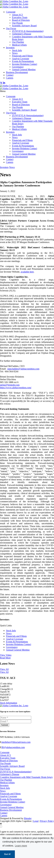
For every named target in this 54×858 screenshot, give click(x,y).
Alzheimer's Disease (21, 34)
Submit (4, 725)
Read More (5, 657)
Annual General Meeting (24, 69)
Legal (35, 821)
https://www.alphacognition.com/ (15, 387)
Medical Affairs (19, 45)
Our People (17, 23)
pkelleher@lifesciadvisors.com (16, 742)
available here (27, 271)
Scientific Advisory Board (24, 25)
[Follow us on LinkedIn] (4, 83)
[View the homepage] (14, 4)
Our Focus (11, 28)
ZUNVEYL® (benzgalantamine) (28, 31)
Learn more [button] (21, 845)
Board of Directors (21, 20)
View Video (5, 655)
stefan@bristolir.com (10, 385)
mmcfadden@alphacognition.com (23, 369)
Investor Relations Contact (24, 64)
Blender (28, 818)
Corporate (10, 12)
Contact (9, 75)
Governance (18, 67)
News (15, 53)
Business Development (17, 72)
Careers (9, 78)
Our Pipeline (18, 42)
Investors (10, 47)
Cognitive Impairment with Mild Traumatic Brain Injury (26, 777)
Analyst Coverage (20, 58)
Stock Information (8, 703)
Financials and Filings (22, 55)
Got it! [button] (7, 854)
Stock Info (17, 50)
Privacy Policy (47, 821)
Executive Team (19, 17)
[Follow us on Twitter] (1, 83)
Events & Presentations (23, 61)
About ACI (17, 14)
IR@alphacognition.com (13, 747)
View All (4, 669)
